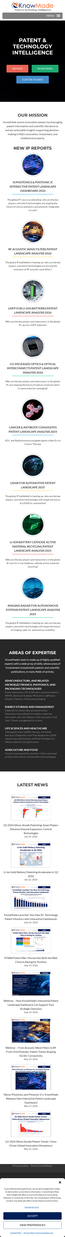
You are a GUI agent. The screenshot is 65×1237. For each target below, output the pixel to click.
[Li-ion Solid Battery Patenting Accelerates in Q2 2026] (31, 854)
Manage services (31, 1207)
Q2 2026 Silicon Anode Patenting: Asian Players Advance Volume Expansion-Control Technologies (31, 829)
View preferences (33, 1225)
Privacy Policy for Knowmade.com (38, 1233)
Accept (33, 1216)
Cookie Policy (16, 1233)
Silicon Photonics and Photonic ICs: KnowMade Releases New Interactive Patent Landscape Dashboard (31, 1098)
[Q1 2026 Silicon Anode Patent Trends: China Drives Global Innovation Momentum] (31, 1124)
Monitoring (45, 68)
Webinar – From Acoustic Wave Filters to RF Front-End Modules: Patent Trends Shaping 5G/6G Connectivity (31, 1051)
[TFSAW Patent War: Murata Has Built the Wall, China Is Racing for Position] (31, 940)
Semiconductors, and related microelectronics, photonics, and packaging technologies (30, 684)
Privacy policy (20, 1165)
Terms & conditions (41, 1165)
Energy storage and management (29, 706)
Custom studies (34, 79)
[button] (60, 1182)
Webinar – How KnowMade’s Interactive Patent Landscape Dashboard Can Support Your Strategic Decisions (31, 1004)
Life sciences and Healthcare (26, 728)
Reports (17, 68)
